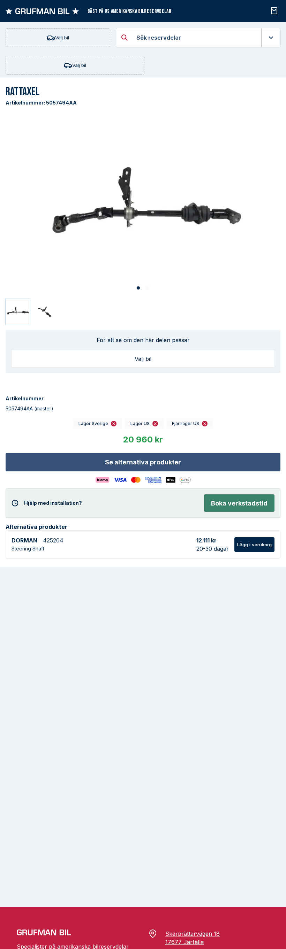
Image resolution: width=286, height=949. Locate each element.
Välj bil (62, 37)
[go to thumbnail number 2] (45, 312)
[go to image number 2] (148, 288)
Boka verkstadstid (239, 503)
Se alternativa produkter (143, 462)
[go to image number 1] (138, 288)
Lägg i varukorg (254, 544)
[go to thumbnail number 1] (18, 312)
